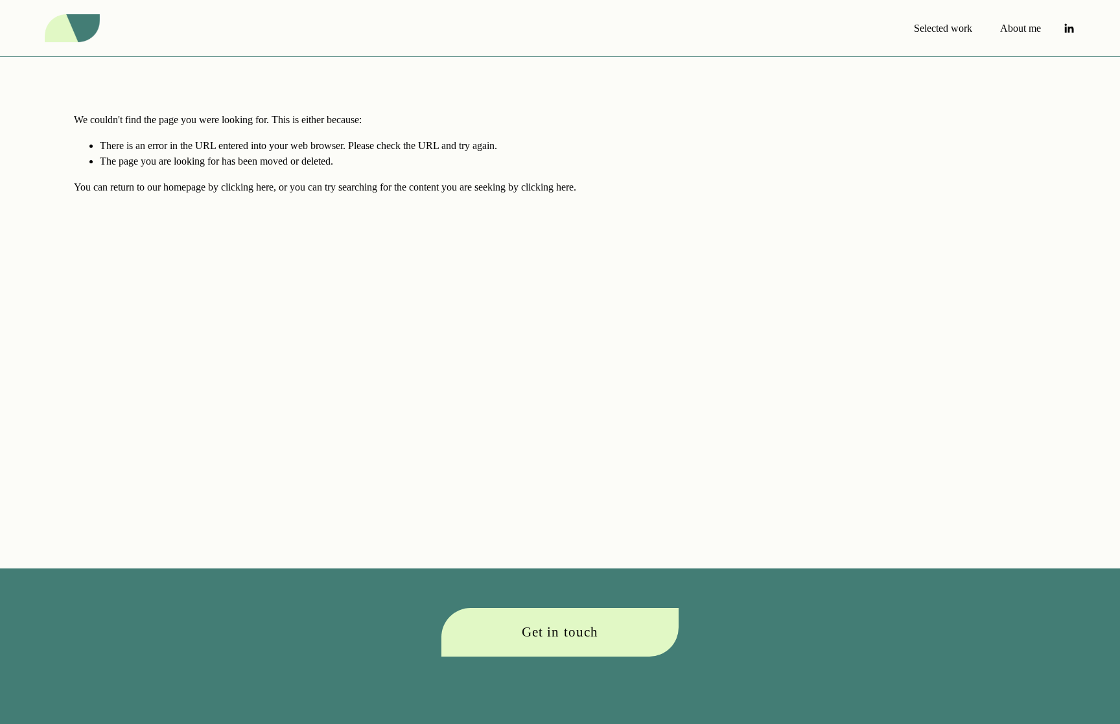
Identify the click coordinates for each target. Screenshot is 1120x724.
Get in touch (560, 632)
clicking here (247, 187)
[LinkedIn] (1068, 28)
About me (1020, 28)
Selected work (943, 28)
